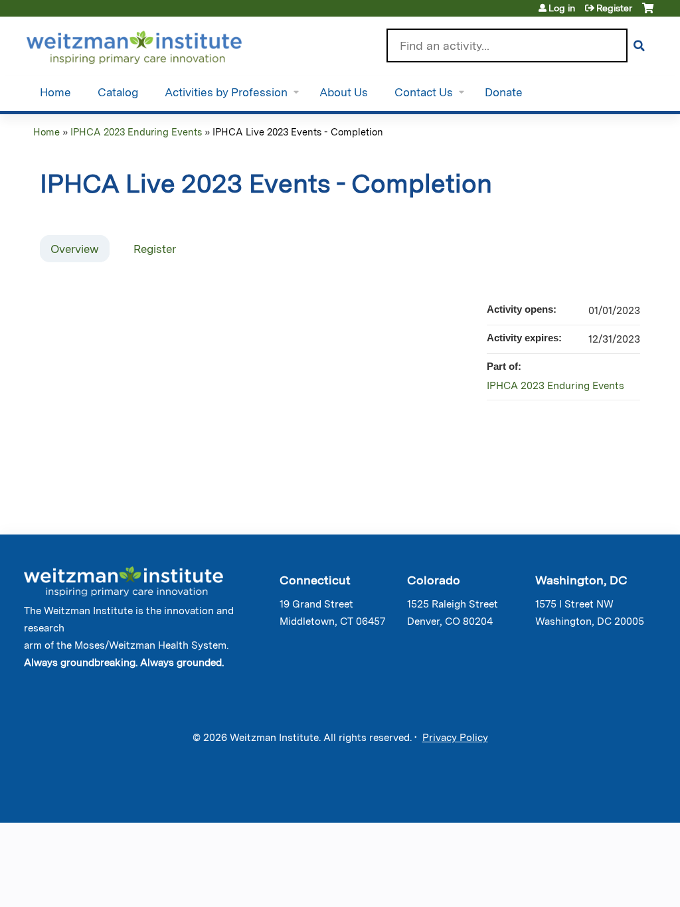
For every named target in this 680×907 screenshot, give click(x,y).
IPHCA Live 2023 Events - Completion (297, 131)
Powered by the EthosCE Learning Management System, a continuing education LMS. (613, 801)
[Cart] (647, 13)
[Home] (153, 44)
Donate (504, 92)
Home (55, 92)
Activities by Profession (226, 92)
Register (614, 8)
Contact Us (423, 92)
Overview (74, 249)
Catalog (118, 92)
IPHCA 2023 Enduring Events (136, 131)
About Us (343, 92)
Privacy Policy (455, 738)
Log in (562, 8)
